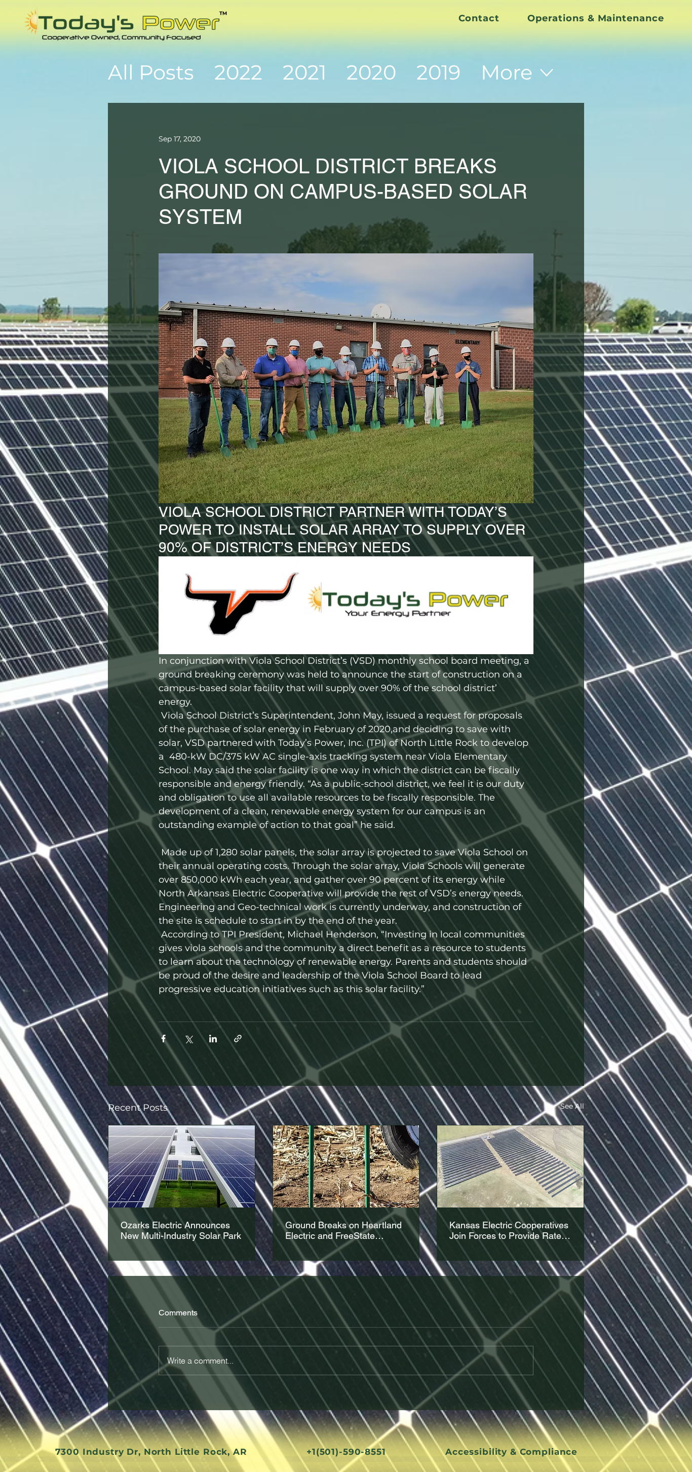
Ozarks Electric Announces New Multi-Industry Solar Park (181, 1230)
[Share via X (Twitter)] (188, 1038)
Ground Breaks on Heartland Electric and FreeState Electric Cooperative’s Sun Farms (343, 1230)
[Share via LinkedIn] (213, 1038)
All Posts (151, 72)
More (506, 72)
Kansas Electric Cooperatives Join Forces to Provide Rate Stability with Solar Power (508, 1230)
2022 (238, 72)
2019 (438, 72)
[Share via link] (238, 1038)
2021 (304, 72)
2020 (371, 72)
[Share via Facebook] (163, 1038)
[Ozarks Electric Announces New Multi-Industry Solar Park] (181, 1166)
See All (572, 1106)
